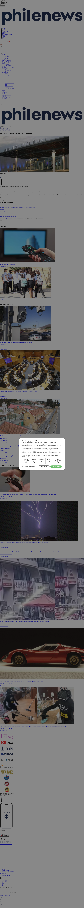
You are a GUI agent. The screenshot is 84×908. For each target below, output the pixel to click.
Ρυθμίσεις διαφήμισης (26, 455)
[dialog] (42, 454)
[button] (28, 466)
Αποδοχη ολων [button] (56, 466)
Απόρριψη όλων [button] (43, 466)
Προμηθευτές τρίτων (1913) (52, 448)
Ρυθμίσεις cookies (25, 456)
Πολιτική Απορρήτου (34, 456)
